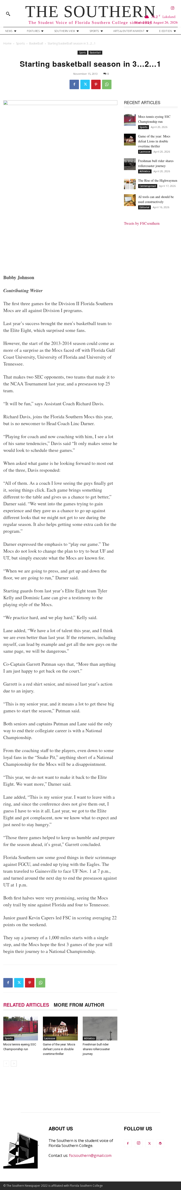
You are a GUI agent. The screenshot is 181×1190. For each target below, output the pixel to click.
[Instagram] (173, 8)
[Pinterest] (96, 84)
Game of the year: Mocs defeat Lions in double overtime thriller (59, 1049)
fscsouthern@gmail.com (90, 1155)
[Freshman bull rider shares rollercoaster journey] (100, 1028)
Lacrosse (49, 1038)
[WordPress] (160, 1143)
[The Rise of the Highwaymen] (130, 184)
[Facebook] (74, 84)
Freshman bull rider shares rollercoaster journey (96, 1049)
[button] (8, 13)
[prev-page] (6, 1064)
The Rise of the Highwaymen (157, 180)
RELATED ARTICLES (26, 1004)
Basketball (36, 43)
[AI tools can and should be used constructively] (130, 200)
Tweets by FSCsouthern (142, 223)
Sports (20, 43)
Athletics (89, 1038)
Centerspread (148, 186)
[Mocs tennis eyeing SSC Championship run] (20, 1028)
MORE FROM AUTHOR (79, 1004)
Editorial (144, 207)
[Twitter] (85, 84)
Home (7, 43)
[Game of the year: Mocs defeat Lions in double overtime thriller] (60, 1028)
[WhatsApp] (106, 84)
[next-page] (14, 1064)
